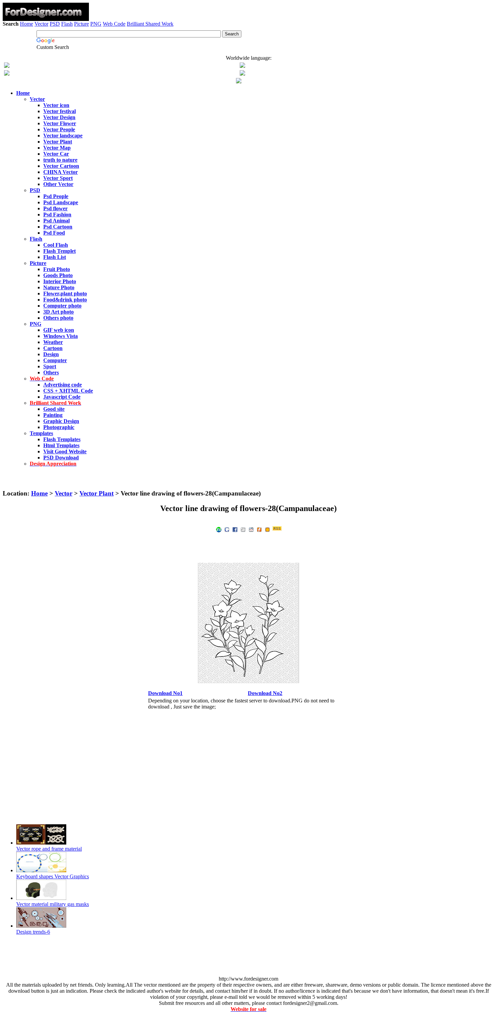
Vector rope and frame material (49, 849)
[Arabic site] (238, 81)
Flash (67, 24)
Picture (81, 24)
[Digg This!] (243, 529)
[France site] (6, 74)
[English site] (6, 66)
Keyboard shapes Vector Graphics (52, 876)
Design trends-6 (33, 932)
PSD (55, 24)
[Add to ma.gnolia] (267, 529)
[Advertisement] (248, 46)
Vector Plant (96, 493)
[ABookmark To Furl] (259, 529)
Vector (41, 24)
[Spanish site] (242, 66)
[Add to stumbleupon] (218, 529)
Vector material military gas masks (52, 904)
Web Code (114, 24)
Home (26, 24)
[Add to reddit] (251, 529)
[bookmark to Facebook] (235, 529)
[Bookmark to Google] (226, 529)
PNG (95, 24)
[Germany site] (242, 74)
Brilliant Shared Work (150, 24)
